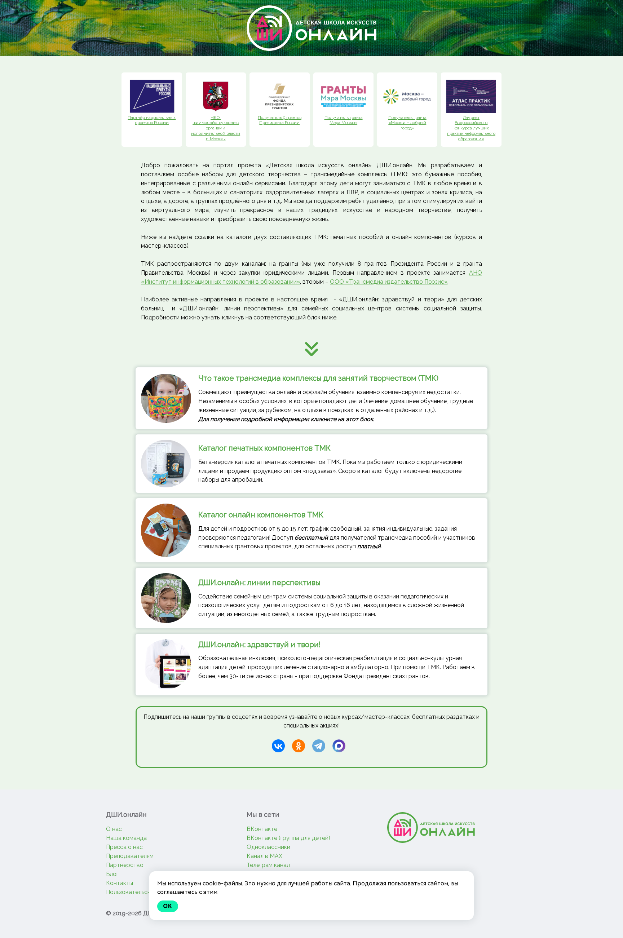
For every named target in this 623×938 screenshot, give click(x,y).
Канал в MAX (264, 856)
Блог (112, 874)
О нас (114, 829)
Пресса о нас (124, 847)
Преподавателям (130, 856)
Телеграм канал (268, 865)
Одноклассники (268, 847)
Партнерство (124, 865)
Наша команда (126, 838)
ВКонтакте (262, 829)
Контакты (119, 883)
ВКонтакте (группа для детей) (288, 838)
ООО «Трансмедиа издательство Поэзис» (388, 281)
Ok (167, 906)
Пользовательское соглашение (149, 892)
